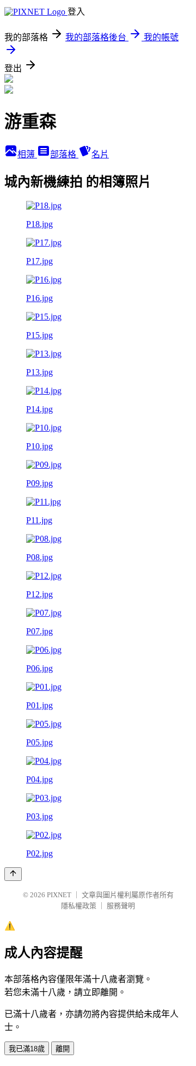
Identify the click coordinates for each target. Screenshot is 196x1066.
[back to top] (13, 874)
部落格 (64, 154)
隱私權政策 (78, 906)
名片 (100, 154)
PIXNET (59, 895)
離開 (63, 1049)
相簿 (27, 154)
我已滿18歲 (27, 1049)
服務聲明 (121, 906)
